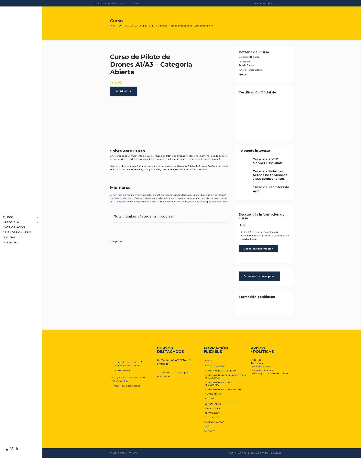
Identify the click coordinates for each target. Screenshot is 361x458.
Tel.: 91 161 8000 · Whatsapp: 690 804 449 (248, 453)
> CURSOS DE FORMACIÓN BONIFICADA (223, 389)
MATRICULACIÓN (211, 417)
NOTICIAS (208, 426)
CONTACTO (209, 431)
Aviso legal (256, 359)
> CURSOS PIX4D (213, 393)
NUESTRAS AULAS (213, 408)
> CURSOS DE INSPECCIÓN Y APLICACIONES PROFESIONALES (225, 376)
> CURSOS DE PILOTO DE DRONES (220, 370)
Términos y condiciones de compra (269, 373)
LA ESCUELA (209, 398)
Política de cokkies (261, 366)
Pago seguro (257, 363)
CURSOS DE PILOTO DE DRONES (137, 25)
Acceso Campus (263, 3)
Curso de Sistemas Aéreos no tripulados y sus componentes (270, 175)
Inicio (113, 25)
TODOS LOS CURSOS (215, 366)
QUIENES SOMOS (213, 404)
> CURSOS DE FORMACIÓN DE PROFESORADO (219, 383)
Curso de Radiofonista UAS (271, 189)
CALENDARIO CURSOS (214, 422)
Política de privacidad (262, 370)
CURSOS (208, 360)
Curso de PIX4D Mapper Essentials (268, 161)
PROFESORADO (212, 413)
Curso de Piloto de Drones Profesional (177, 155)
